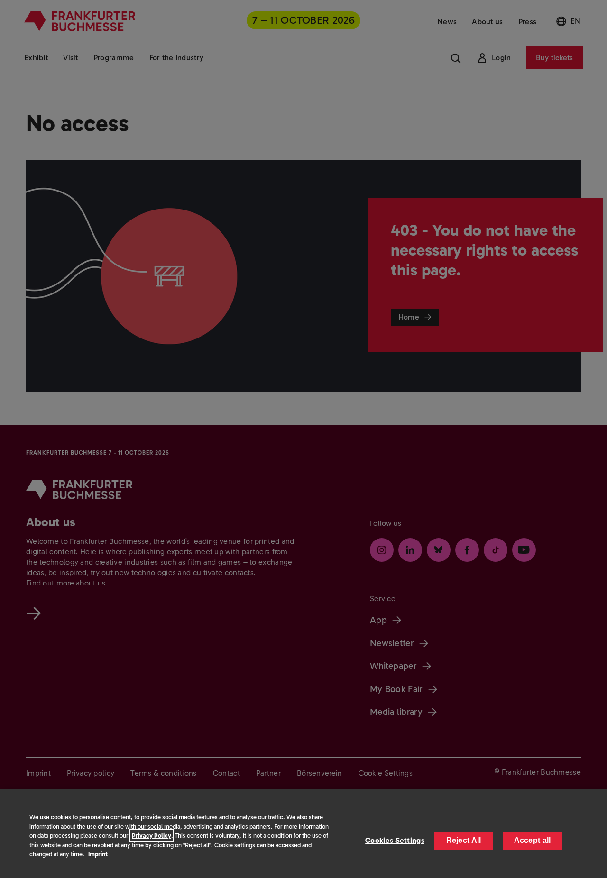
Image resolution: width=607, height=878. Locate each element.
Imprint (98, 854)
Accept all (532, 840)
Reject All (463, 840)
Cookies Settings (394, 840)
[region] (303, 833)
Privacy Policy (151, 835)
